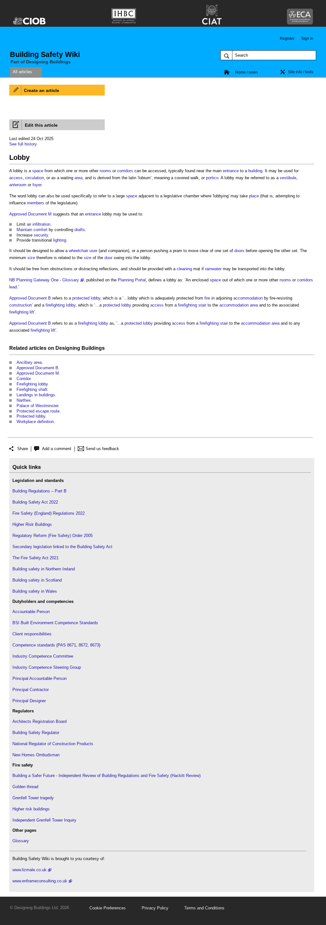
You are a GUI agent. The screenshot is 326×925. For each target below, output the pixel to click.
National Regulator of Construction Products (52, 743)
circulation (34, 177)
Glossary (20, 840)
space (37, 170)
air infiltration (38, 224)
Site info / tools (300, 72)
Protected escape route (38, 411)
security (41, 235)
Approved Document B (30, 298)
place (254, 196)
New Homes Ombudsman (36, 754)
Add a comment (56, 448)
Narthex (24, 400)
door (108, 257)
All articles (22, 71)
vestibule (288, 177)
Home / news (246, 72)
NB (12, 280)
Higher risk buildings (31, 809)
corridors (125, 170)
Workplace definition (35, 421)
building (255, 170)
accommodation (248, 298)
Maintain (24, 229)
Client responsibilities (32, 634)
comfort (40, 229)
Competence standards (33, 645)
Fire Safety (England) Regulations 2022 (48, 513)
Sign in (307, 38)
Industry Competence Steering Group (46, 667)
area (78, 177)
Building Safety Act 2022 (35, 502)
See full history (23, 144)
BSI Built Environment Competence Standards (55, 622)
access (16, 177)
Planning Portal (132, 280)
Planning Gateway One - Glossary (47, 280)
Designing (67, 348)
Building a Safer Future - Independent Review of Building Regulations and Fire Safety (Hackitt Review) (106, 775)
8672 (83, 645)
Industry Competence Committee (42, 656)
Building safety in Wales (34, 591)
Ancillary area (29, 362)
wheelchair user (83, 250)
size (31, 257)
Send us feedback (102, 448)
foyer (36, 184)
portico (212, 177)
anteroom (17, 184)
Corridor (24, 378)
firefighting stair (192, 305)
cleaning (184, 268)
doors (239, 250)
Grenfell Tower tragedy (33, 797)
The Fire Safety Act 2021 (35, 557)
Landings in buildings (36, 394)
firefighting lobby (60, 305)
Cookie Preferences (107, 908)
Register (287, 38)
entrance (231, 170)
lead (13, 287)
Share (22, 448)
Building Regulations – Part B (39, 491)
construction (20, 305)
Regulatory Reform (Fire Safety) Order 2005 (52, 535)
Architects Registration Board (39, 721)
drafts (79, 229)
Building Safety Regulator (35, 732)
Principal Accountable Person (39, 678)
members (35, 203)
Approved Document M (30, 214)
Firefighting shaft (32, 389)
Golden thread (25, 786)
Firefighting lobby (32, 384)
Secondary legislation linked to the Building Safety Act (62, 546)
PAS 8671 (67, 645)
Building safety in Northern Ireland (43, 569)
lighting (59, 240)
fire (207, 298)
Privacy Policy (155, 908)
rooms (105, 170)
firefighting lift (21, 312)
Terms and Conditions (204, 908)
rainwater (213, 268)
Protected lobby (31, 416)
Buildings (93, 348)
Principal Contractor (30, 689)
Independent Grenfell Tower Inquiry (44, 820)
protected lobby (86, 298)
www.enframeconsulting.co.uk (39, 881)
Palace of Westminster (37, 405)
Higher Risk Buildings (32, 524)
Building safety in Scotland (37, 580)
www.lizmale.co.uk (29, 869)
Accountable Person (31, 611)
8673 (94, 645)
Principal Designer (29, 700)
